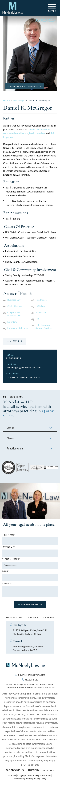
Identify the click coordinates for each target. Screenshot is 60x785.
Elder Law (12, 321)
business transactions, (39, 129)
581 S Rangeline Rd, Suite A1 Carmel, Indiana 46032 (28, 648)
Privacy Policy (39, 778)
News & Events (26, 687)
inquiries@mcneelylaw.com (31, 674)
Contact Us (49, 687)
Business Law (13, 299)
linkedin (24, 378)
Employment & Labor (17, 328)
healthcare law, (37, 133)
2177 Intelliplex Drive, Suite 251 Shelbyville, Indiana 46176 (30, 632)
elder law (23, 133)
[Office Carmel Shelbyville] (30, 428)
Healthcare (41, 299)
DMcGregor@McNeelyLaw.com (23, 367)
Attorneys (18, 684)
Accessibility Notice (23, 778)
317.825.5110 (44, 20)
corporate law (10, 133)
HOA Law (40, 306)
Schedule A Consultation (25, 86)
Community (12, 687)
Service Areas (46, 684)
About (9, 684)
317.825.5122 (13, 358)
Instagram (35, 378)
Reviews (38, 687)
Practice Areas (31, 684)
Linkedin (33, 770)
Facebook (10, 378)
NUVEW (12, 775)
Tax (37, 318)
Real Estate (41, 312)
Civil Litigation (14, 306)
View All (16, 341)
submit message (31, 604)
